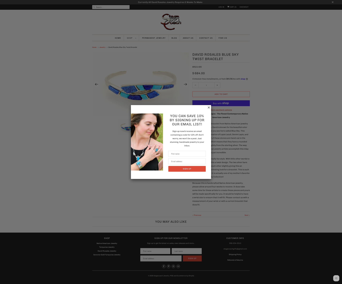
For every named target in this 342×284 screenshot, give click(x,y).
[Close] (207, 109)
